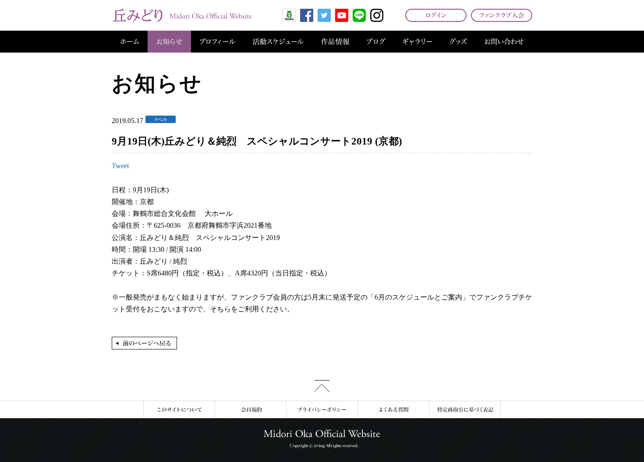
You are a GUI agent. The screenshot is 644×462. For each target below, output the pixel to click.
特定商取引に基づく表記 (465, 409)
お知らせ (169, 42)
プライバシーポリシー (321, 409)
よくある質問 (393, 409)
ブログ (376, 42)
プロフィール (217, 42)
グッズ (458, 42)
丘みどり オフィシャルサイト (182, 15)
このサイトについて (179, 409)
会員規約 (250, 409)
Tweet (120, 165)
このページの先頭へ (322, 386)
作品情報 (335, 42)
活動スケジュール (278, 42)
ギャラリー (417, 42)
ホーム (130, 42)
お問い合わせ (504, 42)
